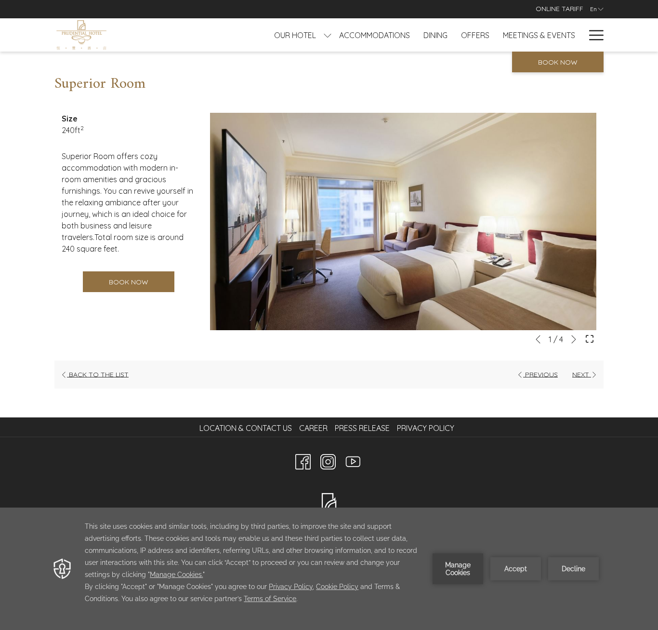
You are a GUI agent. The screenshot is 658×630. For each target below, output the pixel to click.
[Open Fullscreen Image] (589, 338)
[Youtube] (353, 459)
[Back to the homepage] (81, 35)
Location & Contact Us (245, 428)
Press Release (362, 428)
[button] (403, 222)
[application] (329, 569)
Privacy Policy (425, 428)
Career (313, 428)
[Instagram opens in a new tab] (328, 459)
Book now (558, 62)
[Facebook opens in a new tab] (303, 459)
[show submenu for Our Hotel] (327, 35)
